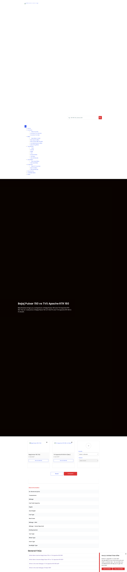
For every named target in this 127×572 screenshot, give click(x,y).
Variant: (81, 457)
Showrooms (30, 171)
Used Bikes (30, 159)
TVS (31, 153)
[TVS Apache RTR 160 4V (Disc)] (63, 447)
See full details (38, 460)
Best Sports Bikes (34, 140)
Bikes (28, 136)
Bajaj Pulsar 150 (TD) (34, 454)
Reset (57, 474)
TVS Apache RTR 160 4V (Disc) (62, 454)
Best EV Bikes (33, 168)
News (28, 174)
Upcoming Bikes (34, 145)
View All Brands (34, 158)
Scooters (29, 130)
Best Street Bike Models (36, 141)
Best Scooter (35, 131)
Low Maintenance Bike (36, 143)
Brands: (80, 451)
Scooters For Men (35, 135)
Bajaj (31, 151)
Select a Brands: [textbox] (83, 454)
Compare (70, 473)
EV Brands (30, 164)
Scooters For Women (36, 133)
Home (29, 128)
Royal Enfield (33, 154)
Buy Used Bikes (35, 161)
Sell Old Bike (107, 569)
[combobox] (88, 454)
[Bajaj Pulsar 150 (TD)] (38, 447)
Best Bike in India (36, 138)
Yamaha (32, 156)
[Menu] (25, 126)
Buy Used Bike (119, 569)
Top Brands (30, 146)
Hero (33, 148)
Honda (32, 149)
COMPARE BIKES (31, 173)
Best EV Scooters (36, 166)
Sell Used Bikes (34, 163)
